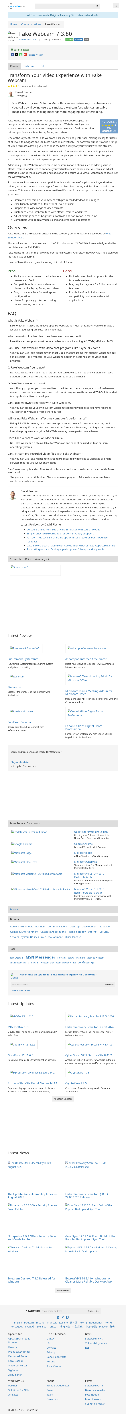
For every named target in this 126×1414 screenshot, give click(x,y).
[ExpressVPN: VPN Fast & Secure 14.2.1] (33, 1072)
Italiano (63, 1322)
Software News (94, 1338)
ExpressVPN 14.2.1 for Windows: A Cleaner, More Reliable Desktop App (88, 1280)
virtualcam (33, 962)
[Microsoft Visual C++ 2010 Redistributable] (37, 873)
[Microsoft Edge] (22, 852)
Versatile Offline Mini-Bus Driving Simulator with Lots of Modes (63, 529)
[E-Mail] (25, 55)
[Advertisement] (63, 605)
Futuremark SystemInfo (23, 659)
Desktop (75, 926)
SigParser (14, 1370)
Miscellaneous (73, 937)
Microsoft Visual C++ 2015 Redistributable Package (89, 890)
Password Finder (18, 1356)
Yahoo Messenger (84, 962)
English (18, 1322)
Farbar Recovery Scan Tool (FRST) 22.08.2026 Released (86, 1195)
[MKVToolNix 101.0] (21, 1016)
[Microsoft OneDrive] (24, 861)
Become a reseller (95, 1390)
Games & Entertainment (24, 931)
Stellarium (14, 687)
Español (40, 1322)
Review (14, 66)
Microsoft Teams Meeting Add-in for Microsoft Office (88, 692)
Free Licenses (93, 1399)
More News (63, 1290)
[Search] (97, 6)
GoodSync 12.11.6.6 (20, 1055)
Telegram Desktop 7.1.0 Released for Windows (31, 1280)
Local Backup (16, 1361)
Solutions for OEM (19, 1390)
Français (52, 1322)
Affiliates (13, 1394)
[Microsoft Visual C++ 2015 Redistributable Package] (41, 889)
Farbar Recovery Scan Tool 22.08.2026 (89, 1027)
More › (14, 909)
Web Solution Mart (28, 39)
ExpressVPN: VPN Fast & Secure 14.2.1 (32, 1083)
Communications (58, 926)
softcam (61, 957)
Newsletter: (33, 1310)
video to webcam (95, 957)
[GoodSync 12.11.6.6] (22, 1044)
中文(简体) (77, 1326)
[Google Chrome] (22, 844)
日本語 (73, 1322)
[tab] (14, 66)
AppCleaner (15, 1374)
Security (104, 931)
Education (105, 926)
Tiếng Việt (64, 1326)
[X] (17, 55)
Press (50, 1390)
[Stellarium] (17, 676)
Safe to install (21, 49)
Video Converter (17, 1365)
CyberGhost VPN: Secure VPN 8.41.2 (88, 1055)
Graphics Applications (53, 931)
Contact (51, 1347)
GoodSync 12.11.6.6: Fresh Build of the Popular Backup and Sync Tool (90, 1237)
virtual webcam (18, 962)
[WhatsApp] (21, 55)
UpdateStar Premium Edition (91, 832)
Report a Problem (35, 55)
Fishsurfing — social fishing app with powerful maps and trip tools (65, 549)
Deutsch (29, 1322)
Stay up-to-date (20, 762)
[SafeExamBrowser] (22, 711)
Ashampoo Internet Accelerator (85, 659)
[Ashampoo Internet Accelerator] (87, 648)
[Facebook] (12, 55)
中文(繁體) (91, 1326)
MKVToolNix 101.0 (19, 1027)
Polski (108, 1322)
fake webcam (17, 957)
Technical (29, 66)
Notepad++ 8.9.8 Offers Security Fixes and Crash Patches (32, 1237)
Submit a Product (95, 1404)
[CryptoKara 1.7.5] (78, 1072)
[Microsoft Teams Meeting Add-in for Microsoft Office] (92, 678)
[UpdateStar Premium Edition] (30, 832)
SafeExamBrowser (19, 722)
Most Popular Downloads (25, 823)
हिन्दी (112, 1326)
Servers (14, 937)
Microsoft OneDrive (85, 861)
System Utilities (30, 937)
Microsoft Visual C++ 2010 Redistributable (89, 875)
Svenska (41, 1326)
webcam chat (47, 962)
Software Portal (94, 1385)
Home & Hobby (77, 931)
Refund (51, 1361)
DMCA (50, 1338)
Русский (30, 1326)
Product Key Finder (19, 1351)
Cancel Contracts (56, 1357)
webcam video (63, 962)
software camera (76, 957)
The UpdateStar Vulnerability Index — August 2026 (32, 1195)
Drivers (12, 1347)
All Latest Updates (63, 1098)
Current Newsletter (20, 990)
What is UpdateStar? (58, 1385)
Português (17, 1326)
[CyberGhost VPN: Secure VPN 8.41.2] (90, 1044)
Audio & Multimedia (21, 926)
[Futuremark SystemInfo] (25, 648)
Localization (92, 1394)
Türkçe (52, 1326)
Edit (41, 66)
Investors (52, 1399)
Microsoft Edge (83, 852)
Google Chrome (83, 844)
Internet (92, 931)
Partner (12, 1385)
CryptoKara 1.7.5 (76, 1083)
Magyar (103, 1326)
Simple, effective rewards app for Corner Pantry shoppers (60, 533)
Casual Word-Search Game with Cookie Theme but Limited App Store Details (71, 545)
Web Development (52, 937)
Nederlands (96, 1322)
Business (40, 926)
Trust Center (54, 1366)
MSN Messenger (40, 957)
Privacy (51, 1352)
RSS (87, 1347)
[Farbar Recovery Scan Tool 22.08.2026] (91, 1016)
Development (89, 926)
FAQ (49, 1343)
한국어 (83, 1322)
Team (50, 1394)
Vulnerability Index (96, 1343)
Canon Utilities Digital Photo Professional (83, 727)
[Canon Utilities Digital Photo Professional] (92, 713)
